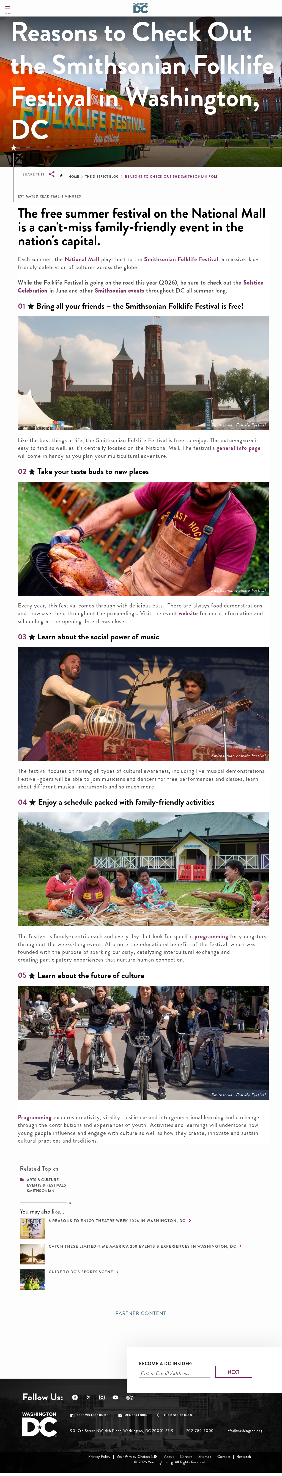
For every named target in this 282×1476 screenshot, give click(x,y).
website (188, 613)
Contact (224, 1456)
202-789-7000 (200, 1430)
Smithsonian (41, 1190)
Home (74, 176)
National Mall (82, 259)
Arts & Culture (43, 1179)
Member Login (136, 1415)
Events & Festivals (46, 1185)
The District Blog (102, 176)
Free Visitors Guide (92, 1415)
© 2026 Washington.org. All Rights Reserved (169, 1462)
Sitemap (204, 1456)
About (169, 1456)
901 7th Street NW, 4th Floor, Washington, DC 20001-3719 (122, 1430)
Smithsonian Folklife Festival (181, 259)
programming (212, 936)
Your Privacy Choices (133, 1456)
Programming (35, 1117)
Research (244, 1456)
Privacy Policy (99, 1456)
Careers (186, 1456)
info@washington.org (244, 1430)
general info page (239, 448)
